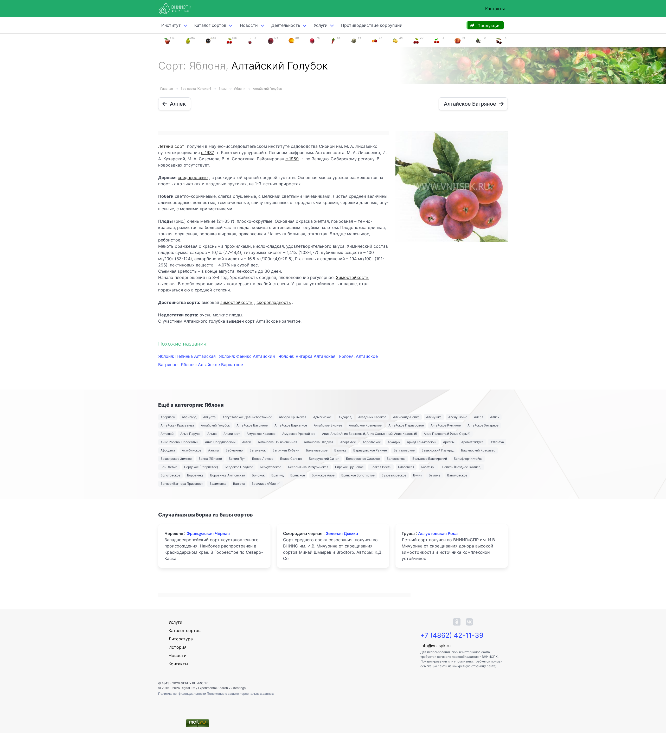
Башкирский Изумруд (437, 450)
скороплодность (274, 302)
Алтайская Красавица (177, 425)
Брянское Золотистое (358, 475)
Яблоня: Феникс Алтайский (247, 356)
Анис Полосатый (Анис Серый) (447, 434)
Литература (181, 638)
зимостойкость (236, 302)
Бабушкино (234, 450)
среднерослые (193, 177)
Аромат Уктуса (472, 442)
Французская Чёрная (208, 533)
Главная (166, 89)
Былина (434, 475)
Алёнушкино (457, 417)
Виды (223, 89)
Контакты (495, 8)
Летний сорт (171, 146)
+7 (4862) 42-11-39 (451, 635)
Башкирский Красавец (478, 450)
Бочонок (258, 475)
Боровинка (195, 475)
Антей (246, 442)
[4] (499, 40)
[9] (478, 40)
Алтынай (167, 434)
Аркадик (394, 442)
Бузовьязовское (393, 475)
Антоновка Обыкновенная (277, 442)
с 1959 (292, 158)
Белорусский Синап (324, 459)
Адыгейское (322, 417)
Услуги (321, 25)
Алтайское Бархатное (290, 425)
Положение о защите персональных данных (240, 694)
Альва (212, 434)
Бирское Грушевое (349, 467)
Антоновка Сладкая (319, 442)
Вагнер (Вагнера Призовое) (182, 484)
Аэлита (213, 450)
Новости (249, 25)
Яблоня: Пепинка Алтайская (187, 356)
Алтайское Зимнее (328, 425)
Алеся (478, 417)
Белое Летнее (262, 459)
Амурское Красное (261, 434)
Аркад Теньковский (421, 442)
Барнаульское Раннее (370, 450)
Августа (209, 417)
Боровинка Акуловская (227, 475)
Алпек (494, 417)
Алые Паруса (190, 434)
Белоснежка (396, 459)
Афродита (168, 450)
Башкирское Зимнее (176, 459)
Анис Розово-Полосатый (179, 442)
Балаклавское (317, 450)
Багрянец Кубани (285, 450)
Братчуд (277, 475)
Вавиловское (457, 475)
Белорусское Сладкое (363, 459)
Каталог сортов (185, 630)
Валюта (239, 484)
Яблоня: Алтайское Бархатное (212, 364)
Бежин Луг (237, 459)
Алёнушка (433, 417)
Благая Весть (380, 467)
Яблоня (239, 89)
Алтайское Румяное (446, 425)
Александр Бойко (406, 417)
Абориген (168, 417)
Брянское (297, 475)
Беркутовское (270, 467)
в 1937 (207, 152)
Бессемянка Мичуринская (308, 467)
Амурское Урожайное (298, 434)
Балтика (340, 450)
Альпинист (231, 434)
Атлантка (497, 442)
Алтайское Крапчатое (365, 425)
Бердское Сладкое (239, 467)
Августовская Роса (438, 533)
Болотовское (170, 475)
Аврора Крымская (292, 417)
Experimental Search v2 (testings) (222, 688)
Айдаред (344, 417)
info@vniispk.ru (435, 645)
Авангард (189, 417)
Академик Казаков (372, 417)
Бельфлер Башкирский (429, 459)
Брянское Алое (323, 475)
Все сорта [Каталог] (196, 89)
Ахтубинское (191, 450)
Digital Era (188, 688)
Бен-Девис (169, 467)
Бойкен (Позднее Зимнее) (462, 467)
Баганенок (257, 450)
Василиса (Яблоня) (266, 484)
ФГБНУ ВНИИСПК (194, 683)
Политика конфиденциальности (182, 694)
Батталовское (404, 450)
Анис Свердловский (220, 442)
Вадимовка (217, 484)
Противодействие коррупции (371, 25)
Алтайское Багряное (252, 425)
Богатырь (428, 467)
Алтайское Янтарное (483, 425)
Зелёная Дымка (342, 533)
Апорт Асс (348, 442)
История (178, 647)
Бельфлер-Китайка (468, 459)
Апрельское (372, 442)
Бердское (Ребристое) (201, 467)
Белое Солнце (291, 459)
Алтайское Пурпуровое (406, 425)
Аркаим (448, 442)
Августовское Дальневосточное (247, 417)
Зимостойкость (352, 277)
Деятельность (285, 25)
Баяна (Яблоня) (210, 459)
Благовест (406, 467)
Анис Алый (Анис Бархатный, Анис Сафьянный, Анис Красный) (369, 434)
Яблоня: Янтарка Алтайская (307, 356)
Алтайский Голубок (267, 89)
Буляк (417, 475)
